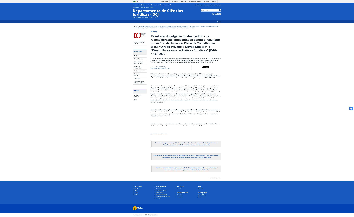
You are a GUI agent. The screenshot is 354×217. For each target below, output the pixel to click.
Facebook (218, 14)
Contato (219, 22)
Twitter (213, 14)
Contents (151, 26)
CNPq (136, 195)
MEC (136, 191)
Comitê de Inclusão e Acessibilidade (161, 191)
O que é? (200, 189)
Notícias (157, 26)
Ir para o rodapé (166, 4)
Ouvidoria (158, 189)
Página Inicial (144, 26)
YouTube (216, 14)
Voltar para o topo (215, 178)
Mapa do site (217, 5)
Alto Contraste (208, 5)
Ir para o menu (147, 4)
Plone (156, 215)
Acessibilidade (198, 5)
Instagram (180, 197)
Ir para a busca (157, 4)
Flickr (220, 14)
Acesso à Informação (161, 194)
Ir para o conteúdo (137, 4)
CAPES (136, 193)
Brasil (138, 1)
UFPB (136, 189)
